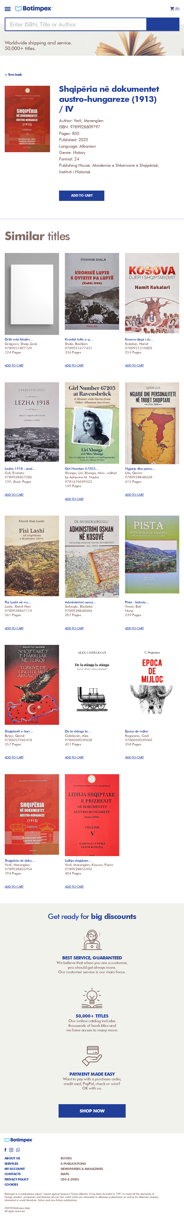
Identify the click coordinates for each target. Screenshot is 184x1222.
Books (66, 1158)
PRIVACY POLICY (16, 1179)
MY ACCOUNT (14, 1169)
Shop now (92, 1111)
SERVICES (11, 1163)
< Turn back (13, 74)
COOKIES (11, 1184)
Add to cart (81, 195)
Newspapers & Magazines (82, 1169)
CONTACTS (12, 1174)
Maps (65, 1174)
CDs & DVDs (70, 1179)
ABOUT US (12, 1158)
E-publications (73, 1163)
